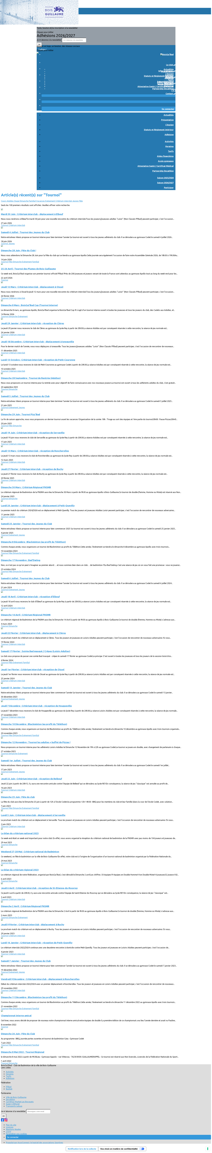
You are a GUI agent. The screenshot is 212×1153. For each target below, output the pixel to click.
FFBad (8, 1087)
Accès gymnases (166, 161)
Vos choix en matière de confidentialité (119, 1149)
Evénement (50, 201)
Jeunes (75, 201)
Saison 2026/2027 (165, 183)
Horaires (169, 146)
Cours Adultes (7, 201)
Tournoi (5, 225)
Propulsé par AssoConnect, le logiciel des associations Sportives (34, 1142)
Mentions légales (13, 1129)
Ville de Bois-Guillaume (16, 1097)
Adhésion (169, 135)
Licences (9, 1127)
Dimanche (24, 201)
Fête (81, 201)
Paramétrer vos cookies (16, 1134)
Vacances (40, 201)
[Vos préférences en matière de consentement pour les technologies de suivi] (207, 1148)
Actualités (169, 69)
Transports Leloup (14, 1106)
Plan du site (11, 1125)
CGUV (8, 1131)
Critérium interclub (63, 201)
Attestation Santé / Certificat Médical (156, 86)
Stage (17, 201)
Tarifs (171, 80)
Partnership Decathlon (163, 89)
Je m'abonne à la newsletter (49, 40)
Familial (32, 201)
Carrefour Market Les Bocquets (20, 1102)
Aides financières (165, 156)
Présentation (167, 120)
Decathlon (10, 1099)
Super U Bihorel (13, 1104)
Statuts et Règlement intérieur (159, 76)
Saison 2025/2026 (165, 81)
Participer (169, 86)
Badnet (9, 1089)
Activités (169, 75)
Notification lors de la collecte (82, 1149)
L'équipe (170, 74)
